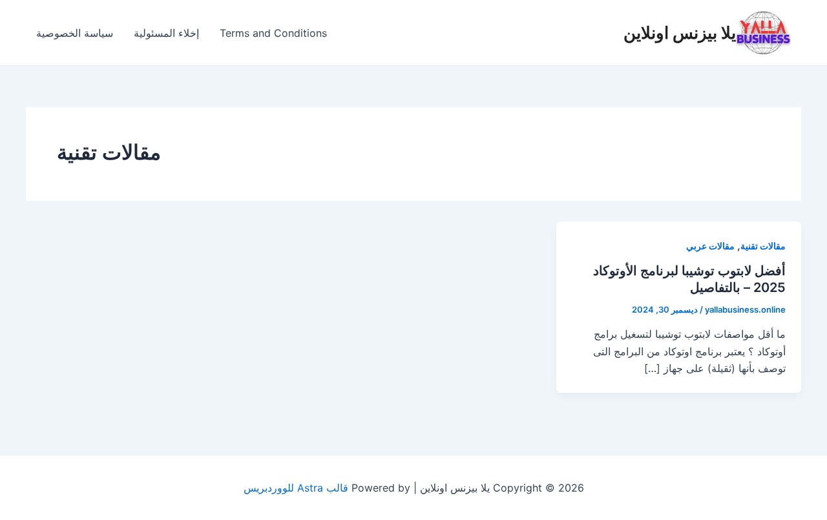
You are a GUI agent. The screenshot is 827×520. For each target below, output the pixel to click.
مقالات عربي (710, 245)
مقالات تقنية (763, 245)
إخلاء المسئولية (166, 32)
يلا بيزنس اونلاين (679, 33)
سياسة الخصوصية (74, 32)
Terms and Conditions (273, 32)
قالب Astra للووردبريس (296, 487)
